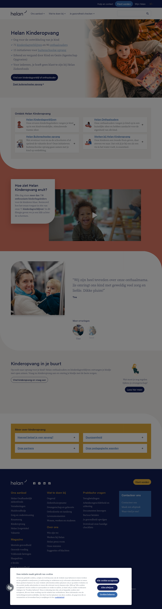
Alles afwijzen (107, 587)
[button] (10, 587)
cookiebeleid (59, 597)
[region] (71, 586)
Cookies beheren (107, 594)
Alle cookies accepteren (107, 581)
